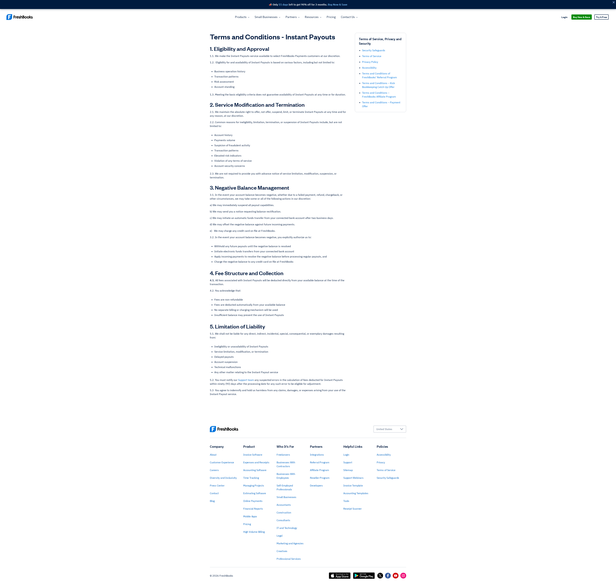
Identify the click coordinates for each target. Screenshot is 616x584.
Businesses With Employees (286, 475)
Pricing (331, 17)
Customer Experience (222, 462)
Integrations (317, 454)
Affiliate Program (319, 470)
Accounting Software (254, 470)
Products (241, 17)
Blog (212, 501)
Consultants (283, 520)
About (213, 454)
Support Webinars (353, 477)
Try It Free (601, 17)
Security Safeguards (373, 50)
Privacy (381, 462)
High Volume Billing (254, 531)
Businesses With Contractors (286, 464)
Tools (346, 501)
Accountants (284, 504)
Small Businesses (266, 17)
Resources (312, 17)
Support (347, 462)
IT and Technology (287, 528)
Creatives (282, 551)
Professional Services (289, 558)
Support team (246, 380)
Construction (284, 512)
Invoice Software (252, 454)
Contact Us (348, 17)
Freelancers (283, 454)
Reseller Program (319, 477)
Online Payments (252, 501)
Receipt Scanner (352, 508)
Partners (291, 17)
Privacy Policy (370, 61)
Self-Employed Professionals (285, 487)
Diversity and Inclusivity (223, 477)
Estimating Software (254, 493)
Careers (214, 470)
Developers (316, 485)
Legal (279, 535)
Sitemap (348, 470)
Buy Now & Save (581, 17)
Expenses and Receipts (256, 462)
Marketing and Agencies (290, 543)
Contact (214, 493)
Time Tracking (251, 477)
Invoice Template (353, 485)
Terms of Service (371, 56)
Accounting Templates (355, 493)
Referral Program (319, 462)
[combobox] (389, 429)
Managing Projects (253, 485)
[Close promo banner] (613, 2)
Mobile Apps (250, 516)
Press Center (217, 485)
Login (564, 17)
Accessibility (369, 67)
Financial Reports (253, 508)
